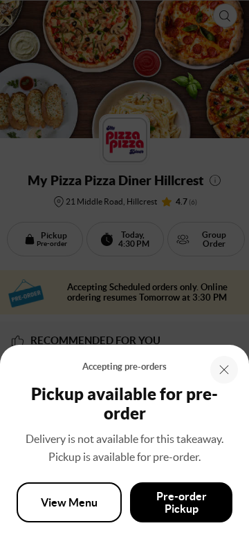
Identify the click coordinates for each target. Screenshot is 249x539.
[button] (224, 370)
